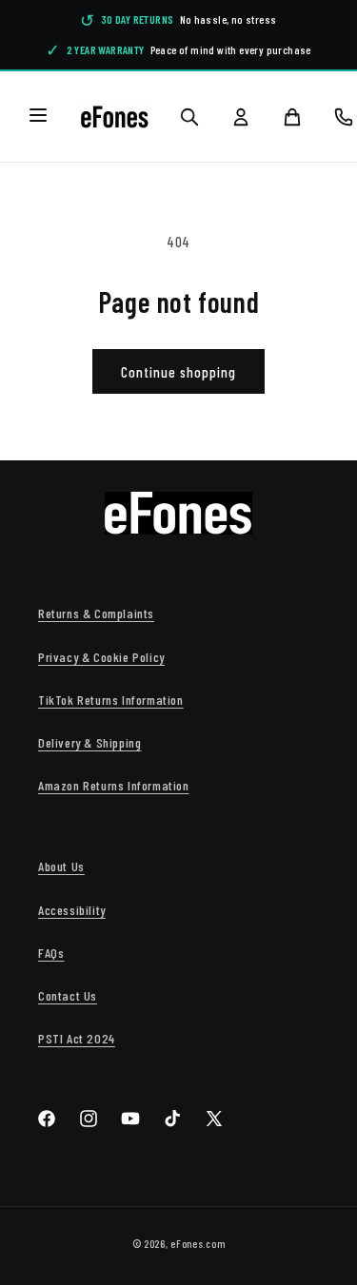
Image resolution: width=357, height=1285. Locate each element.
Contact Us (67, 995)
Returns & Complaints (96, 613)
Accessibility (72, 910)
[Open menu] (38, 116)
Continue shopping (178, 371)
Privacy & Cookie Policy (101, 657)
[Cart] (292, 117)
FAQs (51, 952)
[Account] (241, 117)
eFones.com (197, 1243)
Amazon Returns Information (113, 785)
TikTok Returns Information (111, 699)
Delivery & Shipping (89, 742)
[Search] (189, 117)
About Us (61, 866)
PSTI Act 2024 (76, 1038)
